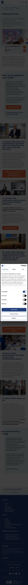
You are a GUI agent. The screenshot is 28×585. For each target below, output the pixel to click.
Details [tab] (14, 269)
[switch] (25, 296)
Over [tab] (23, 269)
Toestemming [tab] (5, 269)
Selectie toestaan (14, 313)
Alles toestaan (14, 309)
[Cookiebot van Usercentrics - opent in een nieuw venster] (21, 266)
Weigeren (14, 318)
